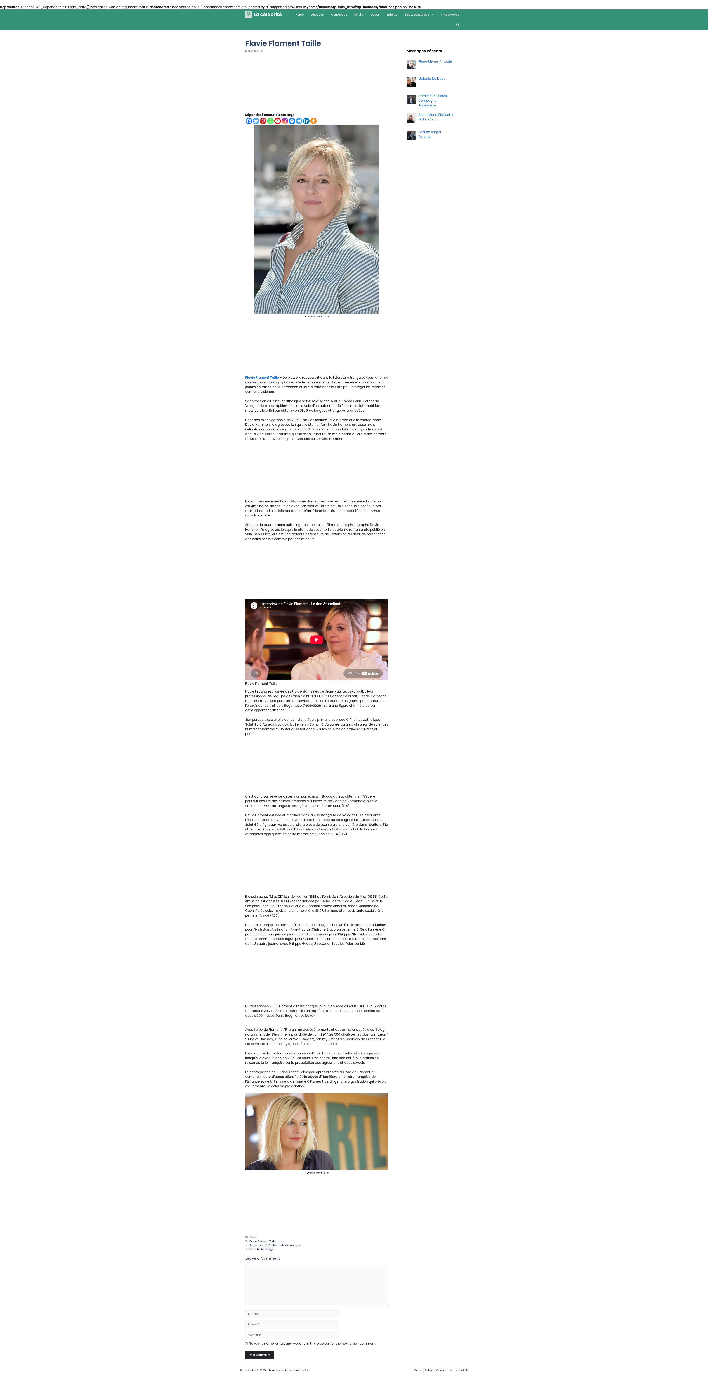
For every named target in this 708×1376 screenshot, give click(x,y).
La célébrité (268, 14)
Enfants (392, 14)
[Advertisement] (316, 85)
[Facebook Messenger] (292, 121)
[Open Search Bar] (458, 25)
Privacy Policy (450, 14)
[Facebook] (249, 121)
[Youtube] (277, 121)
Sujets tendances (417, 14)
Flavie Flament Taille (262, 377)
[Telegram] (299, 121)
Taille (252, 1237)
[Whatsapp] (270, 121)
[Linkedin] (306, 121)
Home (300, 14)
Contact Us (339, 14)
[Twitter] (256, 121)
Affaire (359, 14)
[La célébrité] (248, 14)
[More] (313, 121)
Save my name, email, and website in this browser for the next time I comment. (312, 1343)
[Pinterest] (263, 121)
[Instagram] (285, 121)
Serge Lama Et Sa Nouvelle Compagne (275, 1245)
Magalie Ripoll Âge (261, 1249)
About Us (317, 14)
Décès (375, 14)
